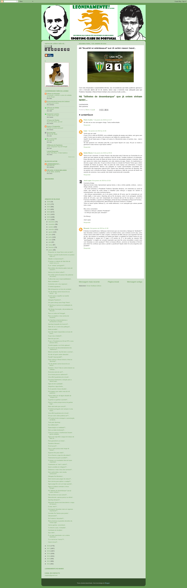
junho (50, 237)
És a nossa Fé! (52, 139)
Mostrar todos (71, 156)
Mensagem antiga (134, 282)
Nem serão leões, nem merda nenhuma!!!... (57, 472)
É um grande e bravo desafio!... (58, 389)
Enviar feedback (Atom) (94, 286)
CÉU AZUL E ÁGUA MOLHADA (57, 170)
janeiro (51, 250)
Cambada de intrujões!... (55, 530)
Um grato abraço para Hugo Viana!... (59, 302)
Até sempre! (50, 109)
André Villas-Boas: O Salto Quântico (57, 153)
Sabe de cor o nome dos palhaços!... (59, 326)
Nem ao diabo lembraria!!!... (56, 430)
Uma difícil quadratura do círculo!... (59, 377)
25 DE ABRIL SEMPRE (53, 172)
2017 (48, 548)
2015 (48, 553)
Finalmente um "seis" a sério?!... (58, 464)
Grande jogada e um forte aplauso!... (59, 345)
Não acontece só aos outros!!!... (58, 495)
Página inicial (113, 282)
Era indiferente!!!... (54, 425)
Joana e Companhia (53, 126)
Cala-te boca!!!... (53, 542)
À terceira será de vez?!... (56, 372)
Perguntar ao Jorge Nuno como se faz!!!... (61, 252)
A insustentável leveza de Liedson (58, 101)
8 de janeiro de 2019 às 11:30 (99, 228)
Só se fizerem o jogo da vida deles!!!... (60, 455)
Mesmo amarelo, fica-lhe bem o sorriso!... (61, 352)
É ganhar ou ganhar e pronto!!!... (58, 399)
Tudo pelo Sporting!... (54, 422)
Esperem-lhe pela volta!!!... (56, 452)
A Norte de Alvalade (53, 93)
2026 (48, 201)
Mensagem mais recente (89, 282)
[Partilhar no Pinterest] (107, 110)
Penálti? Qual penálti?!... (55, 357)
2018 (48, 546)
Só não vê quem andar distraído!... (59, 354)
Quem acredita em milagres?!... (58, 467)
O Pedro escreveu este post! (55, 128)
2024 (48, 206)
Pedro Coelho (88, 120)
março (51, 245)
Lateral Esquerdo (52, 151)
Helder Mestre (88, 153)
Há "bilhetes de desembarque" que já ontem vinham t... (59, 491)
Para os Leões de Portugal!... (57, 313)
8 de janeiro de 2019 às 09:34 (102, 153)
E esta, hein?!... (53, 506)
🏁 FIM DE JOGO (52, 134)
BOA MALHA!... (51, 165)
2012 (48, 561)
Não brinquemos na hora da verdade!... (60, 289)
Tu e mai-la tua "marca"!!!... (56, 539)
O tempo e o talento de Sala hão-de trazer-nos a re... (59, 262)
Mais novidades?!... (54, 281)
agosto (51, 232)
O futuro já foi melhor (53, 103)
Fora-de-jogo (51, 132)
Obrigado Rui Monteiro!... (56, 476)
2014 (48, 556)
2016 (48, 551)
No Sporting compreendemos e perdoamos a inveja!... (57, 320)
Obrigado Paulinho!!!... (55, 300)
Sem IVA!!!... (52, 532)
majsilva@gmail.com (51, 575)
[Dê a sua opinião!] (102, 110)
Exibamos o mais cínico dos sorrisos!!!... (60, 469)
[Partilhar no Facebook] (106, 110)
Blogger (107, 583)
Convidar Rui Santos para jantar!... (58, 513)
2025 (48, 204)
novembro (52, 224)
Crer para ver (50, 140)
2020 (48, 217)
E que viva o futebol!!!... (55, 336)
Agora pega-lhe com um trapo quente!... (60, 484)
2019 (48, 219)
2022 (48, 212)
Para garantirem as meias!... (57, 441)
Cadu (85, 131)
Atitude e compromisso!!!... (56, 259)
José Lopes (87, 180)
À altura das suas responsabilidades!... (60, 279)
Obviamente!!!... (53, 516)
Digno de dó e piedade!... (56, 384)
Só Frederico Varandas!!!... (56, 518)
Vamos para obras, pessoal (54, 121)
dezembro (52, 222)
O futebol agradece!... (55, 286)
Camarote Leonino (53, 114)
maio (50, 239)
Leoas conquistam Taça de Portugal (57, 146)
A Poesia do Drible (53, 107)
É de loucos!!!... (53, 446)
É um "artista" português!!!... (56, 265)
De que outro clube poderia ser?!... (59, 415)
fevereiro (51, 247)
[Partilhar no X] (104, 110)
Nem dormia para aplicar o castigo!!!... (60, 481)
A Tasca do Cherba (53, 120)
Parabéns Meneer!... (54, 443)
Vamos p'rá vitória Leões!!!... (57, 272)
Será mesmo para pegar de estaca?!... (60, 479)
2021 (48, 214)
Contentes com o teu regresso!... (58, 284)
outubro (51, 227)
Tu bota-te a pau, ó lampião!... (57, 527)
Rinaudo (86, 228)
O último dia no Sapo (53, 115)
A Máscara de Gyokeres (54, 145)
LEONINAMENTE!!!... (53, 164)
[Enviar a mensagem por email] (100, 110)
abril (50, 242)
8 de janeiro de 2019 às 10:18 (101, 180)
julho (50, 234)
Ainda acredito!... (53, 329)
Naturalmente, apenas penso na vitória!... (61, 497)
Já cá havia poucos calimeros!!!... (58, 374)
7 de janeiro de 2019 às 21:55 (97, 131)
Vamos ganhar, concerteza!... (57, 525)
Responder (87, 125)
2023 (48, 209)
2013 (48, 558)
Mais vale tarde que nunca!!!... (57, 406)
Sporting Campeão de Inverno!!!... (58, 324)
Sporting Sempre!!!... (54, 500)
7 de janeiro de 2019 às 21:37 (102, 120)
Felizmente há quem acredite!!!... (58, 457)
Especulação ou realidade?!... (57, 427)
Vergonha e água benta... (56, 386)
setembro (52, 229)
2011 (48, 564)
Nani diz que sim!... (54, 338)
